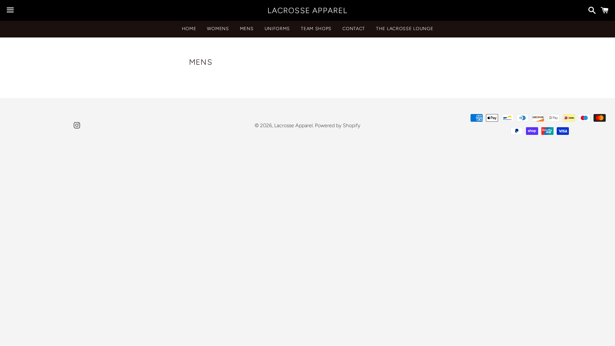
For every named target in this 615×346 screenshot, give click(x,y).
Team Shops (316, 28)
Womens (218, 28)
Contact (353, 28)
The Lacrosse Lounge (404, 28)
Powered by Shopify (337, 125)
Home (189, 28)
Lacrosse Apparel (307, 10)
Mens (247, 28)
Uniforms (277, 28)
